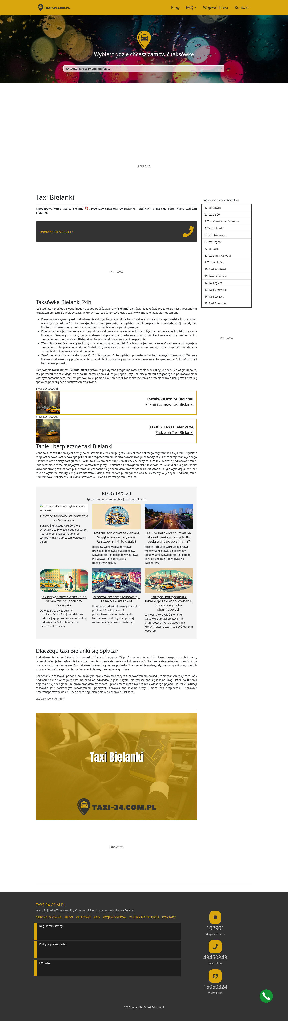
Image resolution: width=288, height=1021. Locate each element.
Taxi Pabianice (218, 276)
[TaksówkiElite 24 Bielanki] (48, 402)
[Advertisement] (144, 115)
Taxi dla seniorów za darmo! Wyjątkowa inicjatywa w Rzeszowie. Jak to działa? (116, 537)
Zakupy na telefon (144, 917)
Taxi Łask (213, 249)
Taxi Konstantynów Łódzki (224, 221)
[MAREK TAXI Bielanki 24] (48, 430)
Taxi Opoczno (217, 303)
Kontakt (242, 7)
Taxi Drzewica (217, 290)
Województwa (215, 7)
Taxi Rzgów (215, 242)
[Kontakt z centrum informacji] (266, 996)
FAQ (97, 917)
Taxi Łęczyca (216, 296)
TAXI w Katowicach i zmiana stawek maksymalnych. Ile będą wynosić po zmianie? (168, 537)
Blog (175, 7)
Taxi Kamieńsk (218, 269)
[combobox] (144, 68)
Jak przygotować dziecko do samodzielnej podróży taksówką (64, 600)
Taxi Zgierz (215, 283)
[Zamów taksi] (188, 234)
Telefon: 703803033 (56, 231)
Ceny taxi (83, 917)
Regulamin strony (51, 926)
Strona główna (49, 917)
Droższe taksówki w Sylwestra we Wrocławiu (64, 518)
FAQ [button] (190, 7)
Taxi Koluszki (216, 228)
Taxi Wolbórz (216, 262)
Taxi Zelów (214, 214)
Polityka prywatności (52, 944)
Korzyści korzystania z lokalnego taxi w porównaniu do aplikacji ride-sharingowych (168, 603)
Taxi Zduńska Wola (219, 255)
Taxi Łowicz (215, 208)
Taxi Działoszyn (217, 235)
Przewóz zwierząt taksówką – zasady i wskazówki (116, 598)
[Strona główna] (54, 7)
